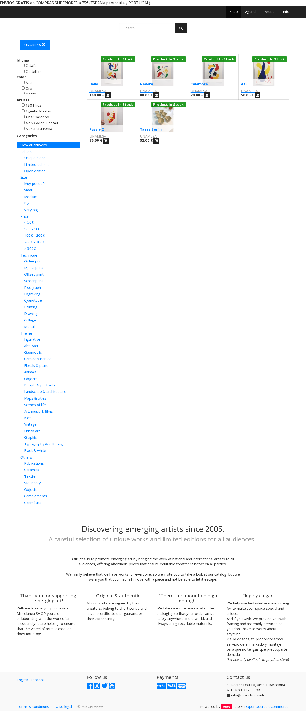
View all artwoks (33, 145)
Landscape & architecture (45, 391)
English (22, 679)
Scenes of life (35, 404)
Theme (26, 333)
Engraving (32, 293)
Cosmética (32, 502)
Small (28, 189)
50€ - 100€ (33, 228)
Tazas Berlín (151, 129)
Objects (30, 378)
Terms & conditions (33, 706)
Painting (30, 307)
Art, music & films (38, 411)
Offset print (34, 274)
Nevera (146, 83)
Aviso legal (63, 706)
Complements (35, 495)
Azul (244, 83)
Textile (30, 476)
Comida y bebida (37, 358)
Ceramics (31, 469)
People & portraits (39, 385)
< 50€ (29, 222)
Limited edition (36, 164)
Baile (93, 83)
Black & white (35, 450)
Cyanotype (33, 300)
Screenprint (33, 280)
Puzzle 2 (96, 129)
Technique (28, 255)
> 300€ (30, 248)
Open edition (34, 170)
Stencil (29, 326)
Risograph (32, 287)
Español (37, 679)
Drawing (31, 313)
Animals (30, 371)
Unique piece (34, 157)
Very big (31, 209)
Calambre (199, 83)
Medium (30, 196)
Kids (27, 417)
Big (26, 203)
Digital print (33, 267)
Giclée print (33, 261)
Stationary (32, 482)
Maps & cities (35, 398)
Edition (26, 151)
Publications (34, 463)
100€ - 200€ (34, 235)
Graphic (30, 437)
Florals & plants (36, 365)
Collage (30, 320)
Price (24, 216)
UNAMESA (33, 44)
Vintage (30, 424)
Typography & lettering (43, 444)
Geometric (33, 352)
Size (23, 177)
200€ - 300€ (34, 242)
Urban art (32, 430)
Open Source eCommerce (267, 706)
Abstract (31, 345)
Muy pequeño (35, 183)
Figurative (32, 339)
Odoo (227, 707)
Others (26, 457)
